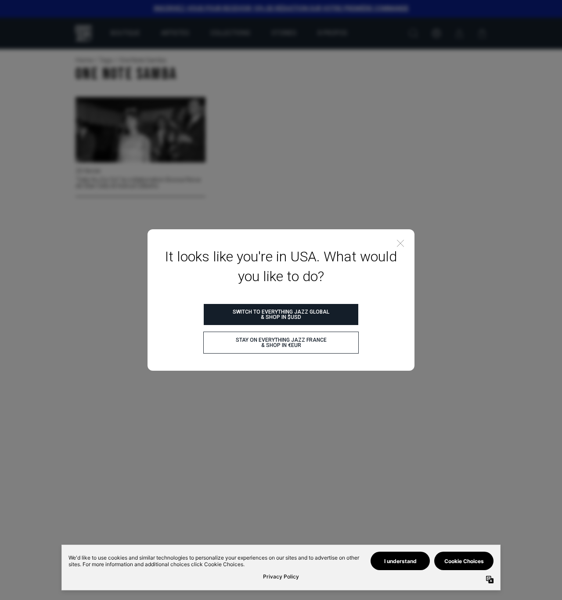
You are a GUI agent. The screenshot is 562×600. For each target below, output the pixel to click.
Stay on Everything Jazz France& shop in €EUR (281, 342)
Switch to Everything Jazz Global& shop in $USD (281, 314)
